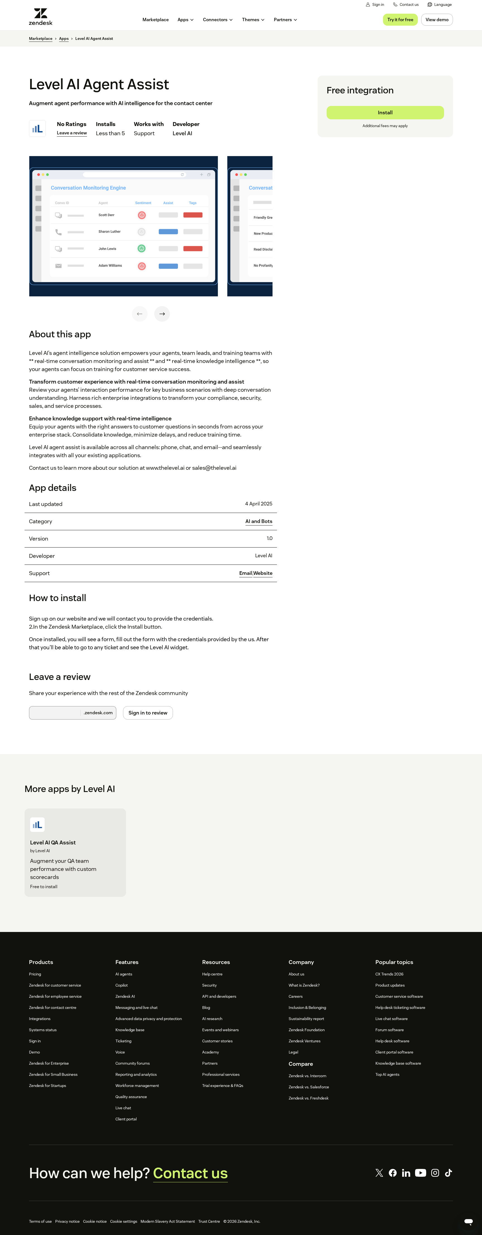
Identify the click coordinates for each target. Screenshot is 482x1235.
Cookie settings (123, 1221)
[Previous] (140, 314)
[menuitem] (440, 5)
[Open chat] (469, 1222)
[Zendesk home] (43, 16)
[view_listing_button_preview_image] (123, 226)
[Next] (162, 314)
